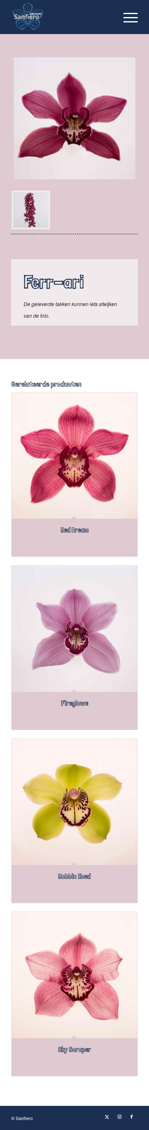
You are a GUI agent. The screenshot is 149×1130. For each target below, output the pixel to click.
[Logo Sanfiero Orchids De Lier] (62, 17)
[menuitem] (126, 17)
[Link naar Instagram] (119, 1116)
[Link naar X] (107, 1116)
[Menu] (126, 17)
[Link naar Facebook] (131, 1116)
